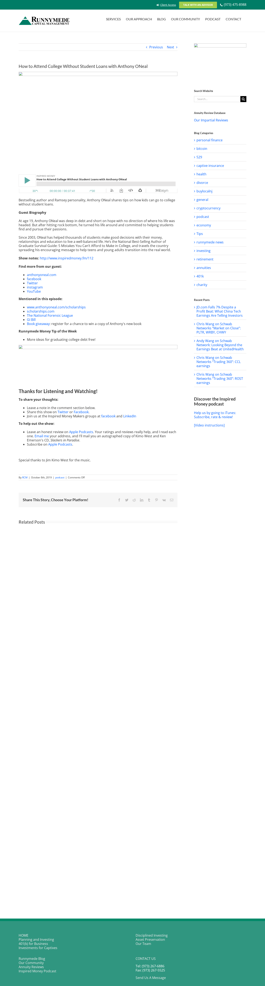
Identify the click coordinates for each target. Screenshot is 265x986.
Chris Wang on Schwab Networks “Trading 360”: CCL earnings (218, 361)
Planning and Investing (36, 939)
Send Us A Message (151, 977)
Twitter (32, 283)
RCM (25, 477)
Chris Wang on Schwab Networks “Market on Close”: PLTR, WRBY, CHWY (218, 328)
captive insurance (210, 166)
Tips (199, 234)
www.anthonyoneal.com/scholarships (56, 307)
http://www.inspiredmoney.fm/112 (66, 258)
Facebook (81, 412)
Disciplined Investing (152, 935)
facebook (34, 279)
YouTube (34, 291)
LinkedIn (129, 416)
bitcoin (201, 149)
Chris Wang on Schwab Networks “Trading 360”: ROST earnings (219, 378)
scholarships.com (40, 311)
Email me (42, 436)
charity (201, 285)
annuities (203, 268)
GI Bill (31, 319)
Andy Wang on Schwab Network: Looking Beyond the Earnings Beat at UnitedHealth (220, 344)
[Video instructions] (209, 425)
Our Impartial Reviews (211, 120)
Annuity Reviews (31, 967)
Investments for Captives (38, 948)
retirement (204, 259)
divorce (202, 183)
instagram (35, 287)
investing (203, 251)
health (201, 174)
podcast (59, 477)
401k (200, 276)
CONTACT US (146, 958)
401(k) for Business (33, 943)
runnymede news (210, 242)
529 (199, 157)
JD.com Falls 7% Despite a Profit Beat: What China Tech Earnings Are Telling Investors (219, 311)
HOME (23, 935)
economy (203, 225)
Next (170, 47)
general (202, 200)
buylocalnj (204, 191)
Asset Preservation (150, 939)
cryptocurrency (208, 208)
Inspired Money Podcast (37, 971)
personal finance (209, 140)
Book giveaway (38, 323)
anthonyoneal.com (41, 274)
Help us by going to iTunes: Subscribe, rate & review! (215, 415)
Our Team (143, 943)
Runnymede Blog (32, 958)
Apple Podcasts (81, 432)
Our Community (31, 962)
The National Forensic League (50, 315)
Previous (156, 47)
